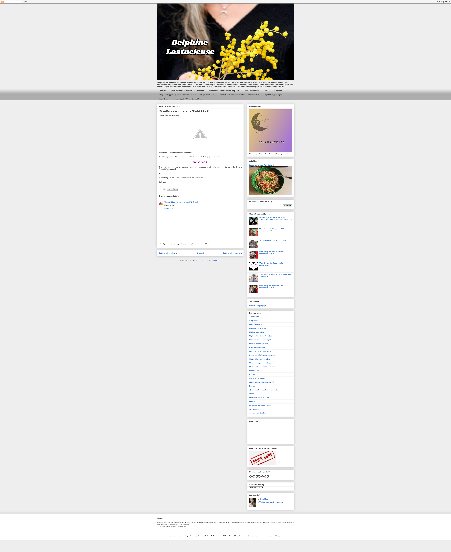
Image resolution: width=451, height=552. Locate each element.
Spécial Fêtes (255, 371)
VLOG (252, 374)
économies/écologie (258, 413)
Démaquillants (255, 324)
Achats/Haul (254, 317)
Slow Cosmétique (252, 91)
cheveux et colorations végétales (264, 390)
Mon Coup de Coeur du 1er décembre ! (271, 264)
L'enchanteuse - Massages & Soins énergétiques (181, 99)
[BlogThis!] (170, 189)
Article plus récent (168, 253)
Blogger (278, 536)
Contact (278, 91)
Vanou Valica (169, 202)
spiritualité (254, 409)
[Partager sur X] (172, 189)
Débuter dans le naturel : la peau (224, 91)
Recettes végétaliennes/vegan (262, 355)
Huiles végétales (256, 332)
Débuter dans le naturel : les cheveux (187, 91)
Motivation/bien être (258, 344)
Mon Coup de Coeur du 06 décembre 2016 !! (271, 230)
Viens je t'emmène (257, 378)
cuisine (252, 394)
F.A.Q (267, 91)
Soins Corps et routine (259, 359)
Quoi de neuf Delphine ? (260, 351)
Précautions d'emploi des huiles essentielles (239, 95)
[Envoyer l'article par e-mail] (163, 189)
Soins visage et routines (260, 363)
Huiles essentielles (257, 328)
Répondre (168, 208)
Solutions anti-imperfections (262, 367)
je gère (252, 401)
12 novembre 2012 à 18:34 (188, 202)
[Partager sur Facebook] (174, 189)
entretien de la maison (259, 397)
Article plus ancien (232, 253)
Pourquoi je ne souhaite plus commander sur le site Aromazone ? (275, 218)
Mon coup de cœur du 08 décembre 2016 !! (271, 287)
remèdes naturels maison (260, 405)
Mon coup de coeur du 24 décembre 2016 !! (271, 253)
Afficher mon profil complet (270, 502)
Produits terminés (257, 347)
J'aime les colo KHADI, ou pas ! (273, 240)
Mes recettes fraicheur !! (261, 165)
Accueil (162, 91)
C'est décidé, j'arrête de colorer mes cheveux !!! (275, 275)
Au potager (254, 320)
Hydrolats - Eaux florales (260, 336)
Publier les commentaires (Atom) (206, 261)
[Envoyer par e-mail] (168, 189)
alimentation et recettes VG (261, 382)
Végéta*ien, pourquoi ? (274, 95)
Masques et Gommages (260, 340)
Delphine (264, 499)
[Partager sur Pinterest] (177, 189)
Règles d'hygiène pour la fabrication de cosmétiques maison (186, 95)
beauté (252, 386)
